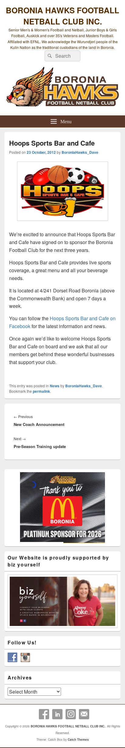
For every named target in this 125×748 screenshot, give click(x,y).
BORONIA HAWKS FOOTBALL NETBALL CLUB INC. (62, 16)
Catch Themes (78, 739)
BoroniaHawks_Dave (80, 152)
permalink (41, 391)
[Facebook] (44, 714)
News (54, 386)
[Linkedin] (57, 714)
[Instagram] (71, 714)
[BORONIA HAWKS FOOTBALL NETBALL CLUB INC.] (62, 89)
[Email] (84, 714)
